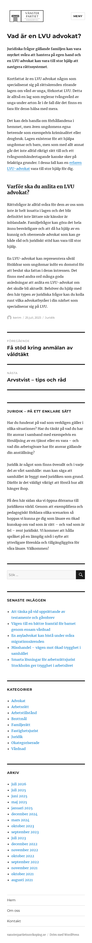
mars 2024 (20, 820)
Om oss (13, 911)
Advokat (18, 701)
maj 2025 (19, 802)
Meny (78, 16)
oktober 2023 (22, 826)
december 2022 (24, 844)
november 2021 (24, 868)
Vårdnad (18, 749)
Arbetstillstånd (24, 713)
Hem (11, 900)
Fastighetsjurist (24, 731)
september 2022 (25, 862)
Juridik (50, 317)
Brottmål (19, 719)
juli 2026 (18, 784)
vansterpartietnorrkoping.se (26, 935)
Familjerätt (20, 725)
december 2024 (24, 814)
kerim (17, 317)
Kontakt (14, 921)
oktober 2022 (22, 856)
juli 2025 (18, 790)
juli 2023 (18, 838)
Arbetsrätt (20, 707)
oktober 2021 (22, 874)
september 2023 (25, 832)
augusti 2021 (22, 880)
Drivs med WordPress (64, 935)
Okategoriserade (25, 743)
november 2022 (24, 850)
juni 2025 (19, 796)
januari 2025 (22, 808)
